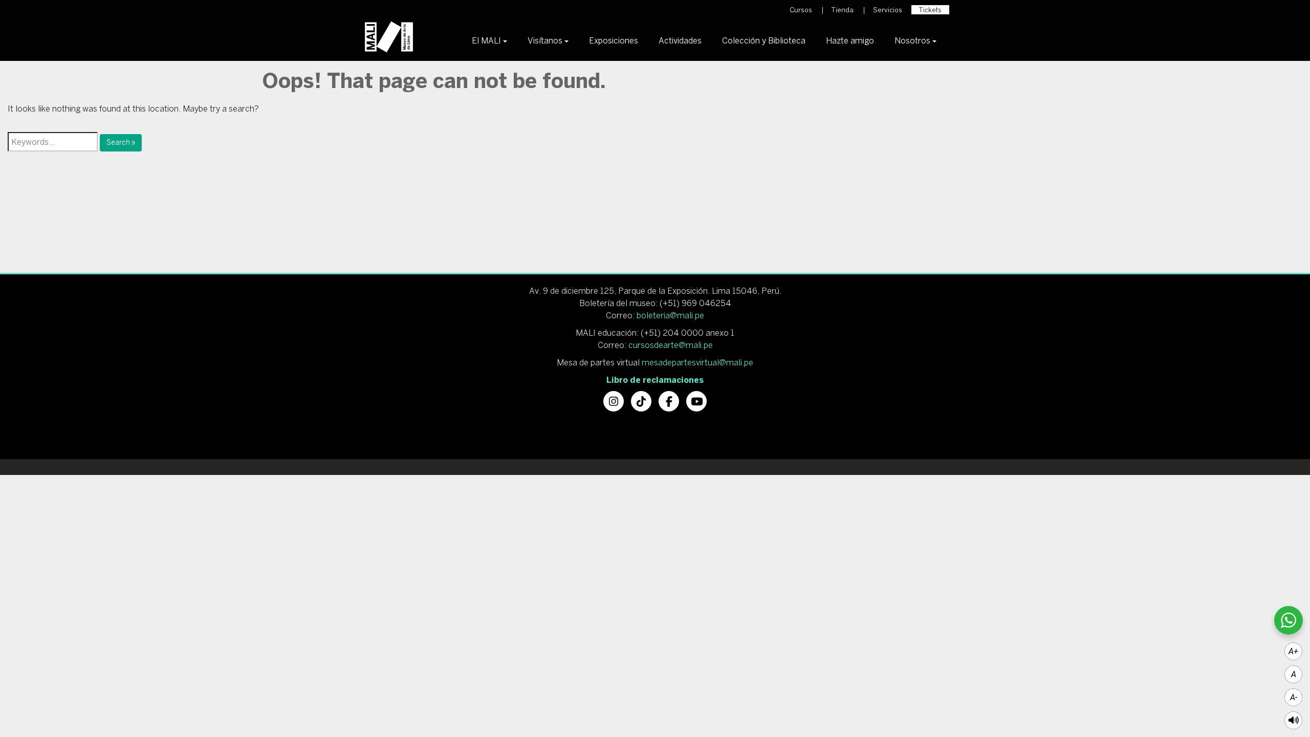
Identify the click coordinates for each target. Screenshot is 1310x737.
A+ (1293, 651)
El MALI (486, 40)
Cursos (801, 10)
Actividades (680, 40)
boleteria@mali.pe (670, 315)
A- (1293, 697)
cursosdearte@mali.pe (670, 345)
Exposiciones (613, 40)
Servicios (887, 10)
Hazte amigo (850, 40)
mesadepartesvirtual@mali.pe (697, 362)
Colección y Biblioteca (763, 40)
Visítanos (545, 40)
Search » (120, 142)
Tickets (930, 10)
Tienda (843, 10)
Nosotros (912, 40)
